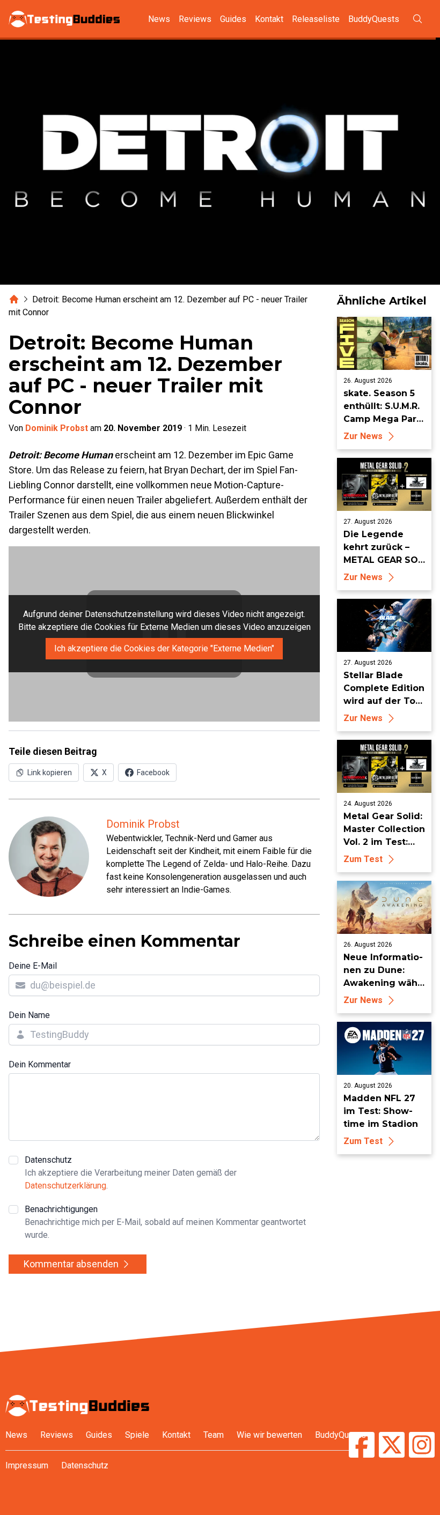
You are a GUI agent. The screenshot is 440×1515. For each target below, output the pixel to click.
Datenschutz (131, 1173)
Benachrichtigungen (165, 1222)
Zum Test (363, 859)
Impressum (26, 1465)
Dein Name (29, 1015)
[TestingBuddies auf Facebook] (362, 1446)
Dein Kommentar (40, 1064)
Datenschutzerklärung (65, 1185)
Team (213, 1435)
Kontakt (269, 19)
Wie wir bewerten (269, 1435)
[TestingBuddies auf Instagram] (422, 1446)
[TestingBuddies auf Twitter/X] (392, 1446)
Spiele (137, 1435)
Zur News (363, 436)
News (159, 19)
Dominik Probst (56, 428)
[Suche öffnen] (417, 18)
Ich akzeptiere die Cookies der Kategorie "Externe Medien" (164, 648)
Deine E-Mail (33, 966)
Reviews (195, 19)
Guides (233, 19)
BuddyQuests (373, 19)
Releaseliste (316, 19)
